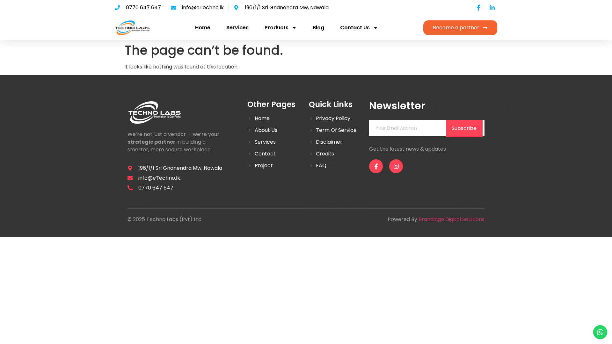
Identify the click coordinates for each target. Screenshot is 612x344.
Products (276, 27)
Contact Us (355, 27)
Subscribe (464, 128)
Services (237, 27)
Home (202, 27)
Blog (318, 27)
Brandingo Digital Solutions (451, 219)
